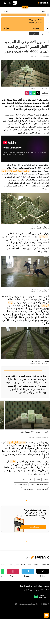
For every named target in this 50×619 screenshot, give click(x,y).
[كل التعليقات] (46, 615)
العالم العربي (44, 564)
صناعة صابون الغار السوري (39, 484)
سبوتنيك (43, 236)
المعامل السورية (28, 479)
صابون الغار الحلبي (16, 442)
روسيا (30, 564)
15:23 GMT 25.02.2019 (39, 57)
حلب (13, 461)
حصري (16, 564)
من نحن (46, 586)
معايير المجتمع (29, 590)
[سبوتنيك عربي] (43, 4)
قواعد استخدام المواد (34, 586)
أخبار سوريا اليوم (42, 489)
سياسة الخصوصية (42, 590)
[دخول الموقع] (10, 2)
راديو (10, 564)
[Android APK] (40, 597)
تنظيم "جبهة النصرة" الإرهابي (16, 170)
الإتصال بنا (21, 586)
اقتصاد (45, 479)
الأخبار (38, 479)
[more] (2, 437)
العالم (36, 564)
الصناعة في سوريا (28, 489)
